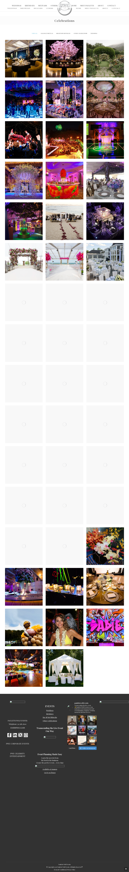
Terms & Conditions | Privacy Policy (64, 869)
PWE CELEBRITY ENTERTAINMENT (17, 754)
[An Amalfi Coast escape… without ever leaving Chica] (82, 740)
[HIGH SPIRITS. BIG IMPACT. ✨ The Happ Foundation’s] (82, 720)
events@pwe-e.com (17, 727)
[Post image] (24, 58)
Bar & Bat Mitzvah (47, 33)
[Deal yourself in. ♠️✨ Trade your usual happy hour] (71, 740)
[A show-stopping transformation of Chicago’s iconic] (71, 720)
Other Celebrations (80, 33)
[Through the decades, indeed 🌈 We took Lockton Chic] (92, 730)
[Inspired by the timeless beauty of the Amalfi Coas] (92, 740)
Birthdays (49, 714)
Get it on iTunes (50, 773)
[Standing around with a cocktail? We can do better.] (71, 730)
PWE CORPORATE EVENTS (17, 743)
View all (34, 33)
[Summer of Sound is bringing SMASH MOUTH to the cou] (82, 730)
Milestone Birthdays (63, 33)
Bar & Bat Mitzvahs (50, 717)
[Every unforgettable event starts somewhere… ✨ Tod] (92, 720)
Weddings (94, 33)
